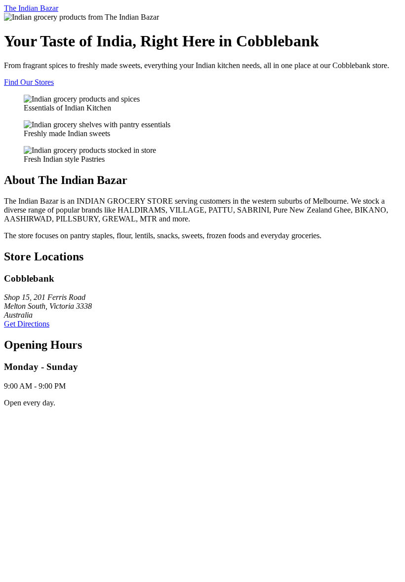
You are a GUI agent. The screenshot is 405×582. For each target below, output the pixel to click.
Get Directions (26, 324)
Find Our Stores (29, 82)
